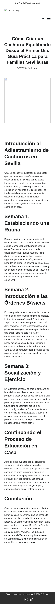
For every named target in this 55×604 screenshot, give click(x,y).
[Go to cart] (43, 20)
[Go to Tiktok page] (31, 599)
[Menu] (48, 19)
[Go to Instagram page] (26, 599)
